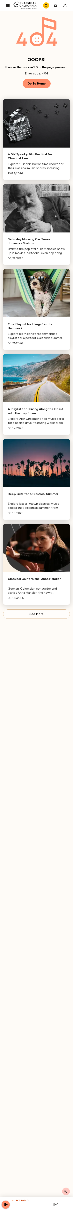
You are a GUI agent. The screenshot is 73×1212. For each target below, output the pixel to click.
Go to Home (36, 83)
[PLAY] (6, 1205)
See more (36, 614)
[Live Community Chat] (66, 1191)
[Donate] (46, 5)
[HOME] (25, 5)
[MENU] (7, 5)
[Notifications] (55, 5)
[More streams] (56, 1204)
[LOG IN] (65, 5)
